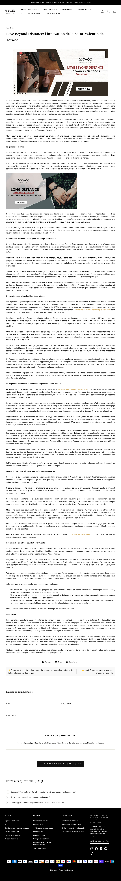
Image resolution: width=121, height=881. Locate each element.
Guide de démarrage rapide (43, 828)
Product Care (38, 831)
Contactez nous (39, 835)
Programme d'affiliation (13, 835)
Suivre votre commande (41, 821)
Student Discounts (11, 839)
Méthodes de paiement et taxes (73, 831)
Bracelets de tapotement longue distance (92, 310)
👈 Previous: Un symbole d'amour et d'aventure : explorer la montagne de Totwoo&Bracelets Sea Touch (40, 671)
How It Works (34, 13)
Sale (22, 13)
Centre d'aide (38, 824)
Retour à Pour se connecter (62, 764)
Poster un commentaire (60, 736)
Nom (8, 704)
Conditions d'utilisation (70, 821)
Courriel (66, 704)
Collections (83, 9)
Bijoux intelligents (29, 9)
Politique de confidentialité (54, 743)
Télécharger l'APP (39, 848)
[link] (11, 11)
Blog (6, 824)
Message (11, 715)
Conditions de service (77, 743)
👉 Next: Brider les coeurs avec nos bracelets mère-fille (97, 671)
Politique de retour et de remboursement (42, 843)
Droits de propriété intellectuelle (73, 828)
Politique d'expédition (41, 839)
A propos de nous (52, 13)
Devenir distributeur (12, 831)
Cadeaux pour (66, 9)
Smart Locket (49, 9)
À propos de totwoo (12, 821)
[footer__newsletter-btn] (107, 841)
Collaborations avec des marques (17, 828)
